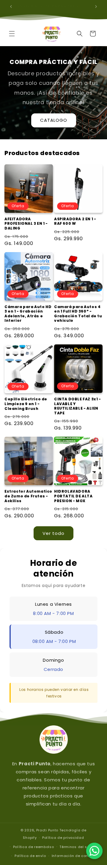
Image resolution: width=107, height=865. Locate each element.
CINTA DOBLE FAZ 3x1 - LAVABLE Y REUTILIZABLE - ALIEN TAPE (77, 406)
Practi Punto (47, 830)
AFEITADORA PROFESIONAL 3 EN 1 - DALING (26, 224)
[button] (11, 33)
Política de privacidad (63, 837)
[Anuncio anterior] (11, 6)
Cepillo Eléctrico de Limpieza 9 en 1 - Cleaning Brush (25, 404)
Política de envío (30, 855)
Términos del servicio (79, 846)
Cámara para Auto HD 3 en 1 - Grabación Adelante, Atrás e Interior (27, 314)
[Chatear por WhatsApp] (94, 851)
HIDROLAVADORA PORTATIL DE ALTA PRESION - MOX (73, 496)
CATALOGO (53, 120)
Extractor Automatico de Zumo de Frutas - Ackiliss (28, 496)
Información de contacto (75, 855)
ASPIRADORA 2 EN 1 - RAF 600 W (75, 221)
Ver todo (53, 533)
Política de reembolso (33, 846)
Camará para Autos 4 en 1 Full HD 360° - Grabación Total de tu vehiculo (78, 314)
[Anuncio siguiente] (96, 6)
